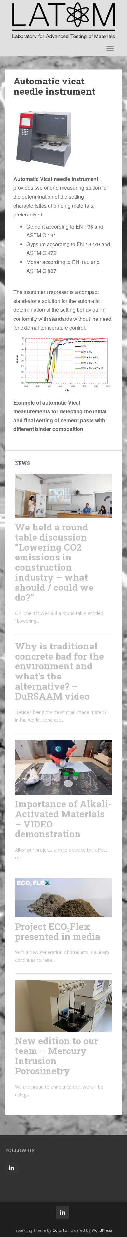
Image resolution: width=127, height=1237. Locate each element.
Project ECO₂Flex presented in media (57, 931)
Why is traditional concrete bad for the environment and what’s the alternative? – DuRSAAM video (59, 671)
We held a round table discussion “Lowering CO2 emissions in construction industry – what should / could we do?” (54, 562)
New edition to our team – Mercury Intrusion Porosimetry (56, 1056)
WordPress (102, 1230)
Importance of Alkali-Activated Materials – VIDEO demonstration (63, 819)
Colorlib (59, 1230)
